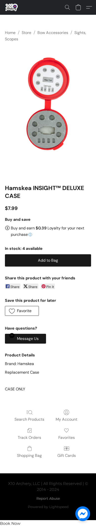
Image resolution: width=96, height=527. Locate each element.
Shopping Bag (29, 455)
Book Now (10, 523)
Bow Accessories (52, 32)
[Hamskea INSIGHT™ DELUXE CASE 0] (48, 112)
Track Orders (29, 437)
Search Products (29, 419)
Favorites (66, 437)
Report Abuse (48, 498)
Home (10, 32)
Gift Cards (66, 455)
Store (26, 32)
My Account (66, 419)
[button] (12, 7)
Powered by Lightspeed (48, 507)
